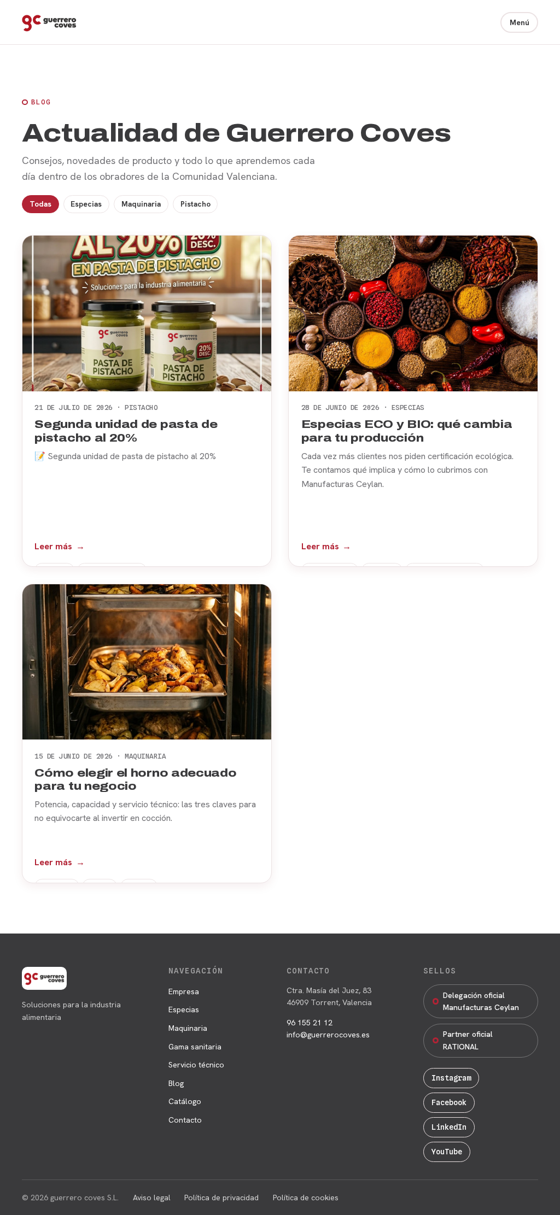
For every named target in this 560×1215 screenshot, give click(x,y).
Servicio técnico (196, 1065)
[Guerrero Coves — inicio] (49, 22)
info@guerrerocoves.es (328, 1035)
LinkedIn (448, 1127)
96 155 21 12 (309, 1023)
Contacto (185, 1120)
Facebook (448, 1102)
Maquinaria (141, 204)
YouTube (446, 1151)
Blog (176, 1083)
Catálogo (184, 1101)
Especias (86, 204)
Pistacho (195, 204)
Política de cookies (306, 1197)
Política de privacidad (221, 1197)
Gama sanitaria (194, 1047)
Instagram (451, 1077)
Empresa (183, 991)
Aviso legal (152, 1197)
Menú (519, 22)
